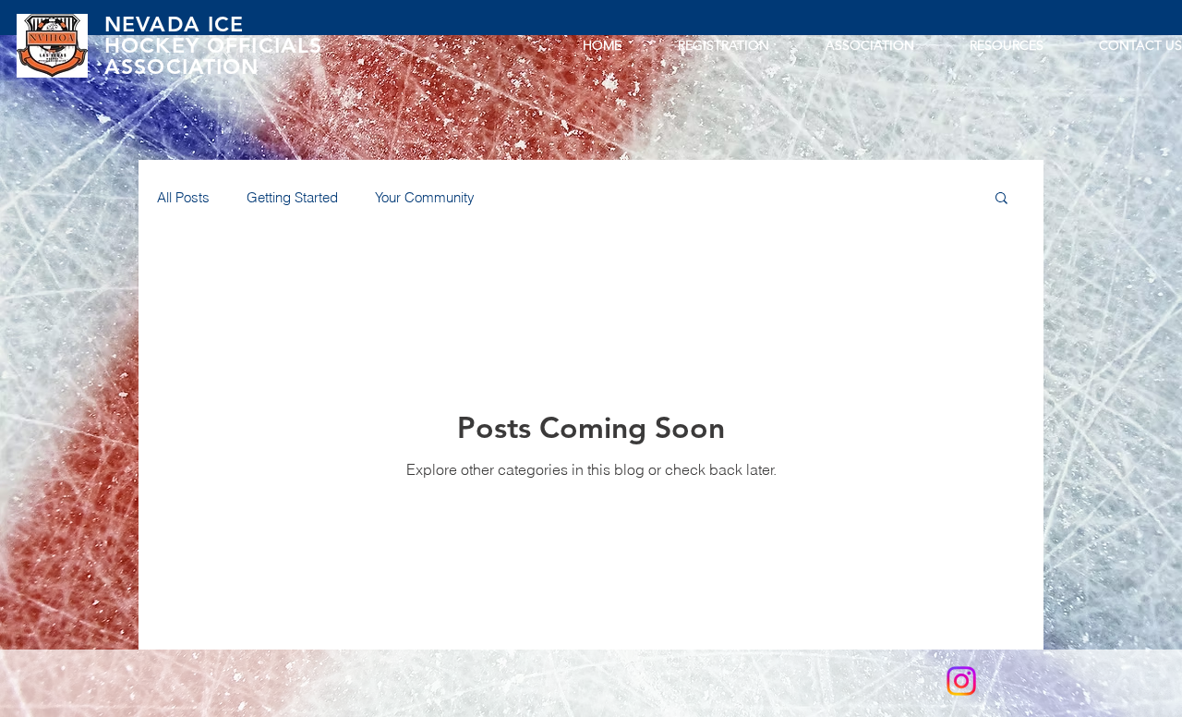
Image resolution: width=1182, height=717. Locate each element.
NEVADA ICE (174, 24)
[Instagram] (961, 681)
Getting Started (292, 197)
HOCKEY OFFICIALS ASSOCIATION (213, 55)
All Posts (183, 197)
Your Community (425, 197)
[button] (1001, 199)
